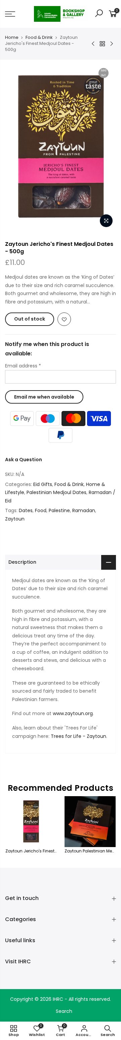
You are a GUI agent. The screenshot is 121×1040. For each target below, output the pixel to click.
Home (11, 37)
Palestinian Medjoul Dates (56, 492)
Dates (26, 510)
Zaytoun (15, 518)
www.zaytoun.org (73, 713)
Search (64, 1011)
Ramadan (83, 510)
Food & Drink (39, 37)
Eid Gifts (42, 484)
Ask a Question (23, 459)
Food (40, 510)
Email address (23, 365)
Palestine (59, 510)
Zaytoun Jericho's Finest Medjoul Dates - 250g (52, 851)
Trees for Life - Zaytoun (78, 736)
